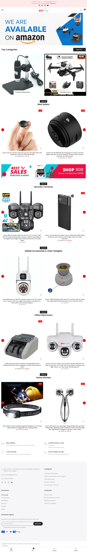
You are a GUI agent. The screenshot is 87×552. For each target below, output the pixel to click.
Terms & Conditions (50, 503)
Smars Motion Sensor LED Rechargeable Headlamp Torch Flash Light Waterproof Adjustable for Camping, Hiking (22, 427)
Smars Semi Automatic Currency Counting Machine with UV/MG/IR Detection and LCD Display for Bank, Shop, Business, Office (22, 365)
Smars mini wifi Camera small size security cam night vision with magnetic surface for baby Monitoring (22, 153)
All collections (5, 498)
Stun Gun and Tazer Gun (51, 485)
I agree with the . (14, 527)
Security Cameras (49, 482)
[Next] (84, 129)
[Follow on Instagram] (45, 5)
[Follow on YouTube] (48, 5)
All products (4, 500)
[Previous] (2, 129)
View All (78, 50)
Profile (3, 509)
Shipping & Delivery (49, 500)
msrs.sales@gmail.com (50, 1)
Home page (4, 495)
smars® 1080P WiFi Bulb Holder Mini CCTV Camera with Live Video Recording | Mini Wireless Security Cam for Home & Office (65, 300)
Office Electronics (49, 479)
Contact (3, 506)
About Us (4, 503)
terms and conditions (19, 527)
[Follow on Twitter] (42, 5)
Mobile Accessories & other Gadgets (55, 476)
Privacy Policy (48, 495)
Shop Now (52, 3)
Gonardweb (4, 546)
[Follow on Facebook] (39, 5)
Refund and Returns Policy (52, 498)
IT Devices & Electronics (51, 473)
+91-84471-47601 (36, 1)
